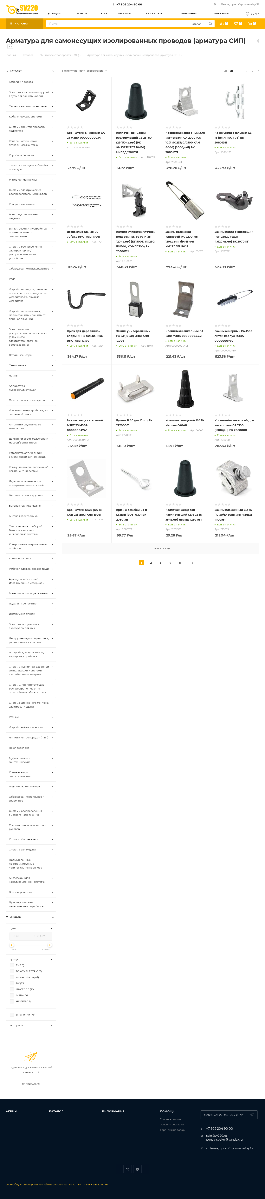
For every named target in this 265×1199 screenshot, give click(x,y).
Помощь (167, 1111)
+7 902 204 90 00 (129, 4)
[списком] (252, 71)
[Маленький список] (225, 71)
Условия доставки (172, 1124)
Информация (113, 1111)
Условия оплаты (170, 1119)
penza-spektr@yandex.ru (224, 1139)
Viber (127, 1169)
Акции (11, 1111)
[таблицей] (258, 71)
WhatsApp (137, 1169)
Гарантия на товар (172, 1129)
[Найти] (210, 23)
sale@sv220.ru (216, 1135)
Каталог (56, 1111)
